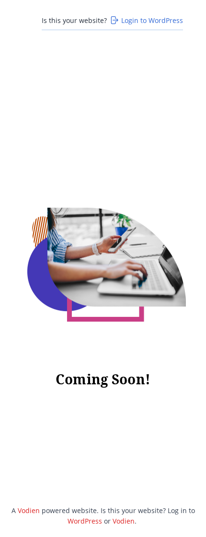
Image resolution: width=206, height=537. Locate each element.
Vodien (29, 510)
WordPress (85, 521)
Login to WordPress (152, 20)
